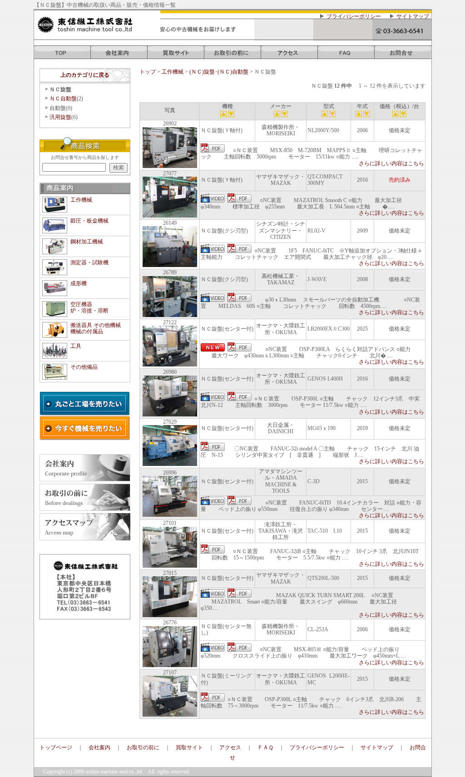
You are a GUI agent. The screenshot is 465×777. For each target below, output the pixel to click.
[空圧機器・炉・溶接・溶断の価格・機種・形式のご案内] (54, 313)
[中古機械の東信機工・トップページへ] (62, 55)
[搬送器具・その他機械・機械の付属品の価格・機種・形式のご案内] (54, 334)
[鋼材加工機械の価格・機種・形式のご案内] (54, 250)
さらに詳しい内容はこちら (391, 163)
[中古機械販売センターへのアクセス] (289, 55)
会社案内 (99, 747)
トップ (147, 72)
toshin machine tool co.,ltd (114, 771)
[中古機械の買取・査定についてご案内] (176, 55)
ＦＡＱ (265, 747)
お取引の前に (143, 747)
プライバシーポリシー (353, 16)
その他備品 (84, 367)
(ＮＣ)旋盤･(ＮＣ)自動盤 (219, 72)
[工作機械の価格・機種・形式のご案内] (54, 209)
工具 (75, 346)
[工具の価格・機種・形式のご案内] (54, 355)
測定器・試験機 (89, 262)
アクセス (230, 747)
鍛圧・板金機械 (89, 221)
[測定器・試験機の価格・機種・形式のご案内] (54, 271)
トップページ (56, 747)
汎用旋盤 (60, 117)
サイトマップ (412, 16)
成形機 (78, 283)
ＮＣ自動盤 (63, 98)
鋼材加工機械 (86, 241)
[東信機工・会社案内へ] (119, 55)
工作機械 (81, 200)
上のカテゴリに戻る (84, 75)
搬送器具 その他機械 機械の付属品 (95, 328)
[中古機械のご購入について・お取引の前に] (232, 55)
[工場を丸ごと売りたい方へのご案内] (85, 412)
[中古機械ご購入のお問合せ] (403, 55)
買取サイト (189, 747)
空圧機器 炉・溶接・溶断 (89, 307)
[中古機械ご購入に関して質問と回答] (346, 55)
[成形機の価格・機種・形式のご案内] (54, 292)
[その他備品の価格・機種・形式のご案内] (54, 376)
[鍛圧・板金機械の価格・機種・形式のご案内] (54, 230)
